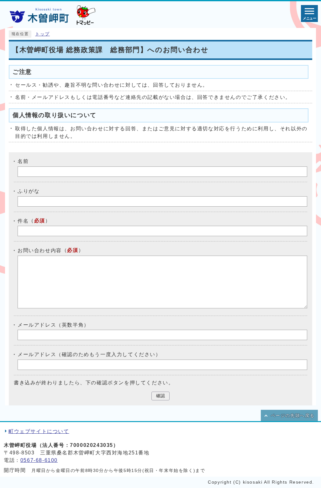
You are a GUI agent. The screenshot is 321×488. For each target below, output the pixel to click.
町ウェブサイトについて (38, 431)
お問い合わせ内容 (40, 250)
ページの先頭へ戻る (293, 415)
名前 (23, 161)
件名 (23, 220)
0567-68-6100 (39, 460)
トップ (42, 34)
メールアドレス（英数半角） (53, 324)
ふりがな (28, 191)
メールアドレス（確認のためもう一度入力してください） (89, 354)
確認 (160, 395)
